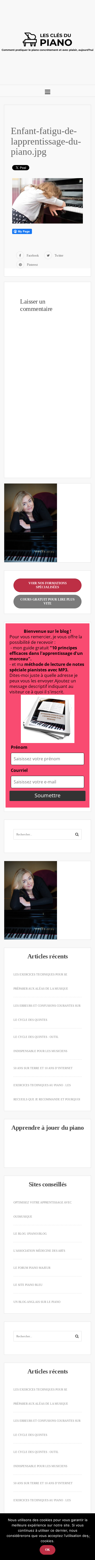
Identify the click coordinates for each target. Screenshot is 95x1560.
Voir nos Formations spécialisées (47, 585)
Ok (47, 1550)
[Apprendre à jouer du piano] (47, 40)
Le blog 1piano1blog (30, 1233)
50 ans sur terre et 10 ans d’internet (43, 1068)
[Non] (88, 1536)
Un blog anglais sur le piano (36, 1301)
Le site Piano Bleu (27, 1284)
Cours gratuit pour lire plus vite (47, 601)
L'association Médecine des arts (39, 1250)
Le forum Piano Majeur (31, 1267)
